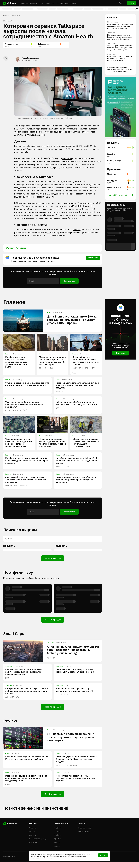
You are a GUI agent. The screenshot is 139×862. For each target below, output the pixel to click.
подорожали (71, 125)
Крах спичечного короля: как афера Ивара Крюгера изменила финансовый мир (26, 757)
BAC (51, 368)
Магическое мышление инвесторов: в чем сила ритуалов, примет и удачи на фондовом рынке (26, 778)
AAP (6, 697)
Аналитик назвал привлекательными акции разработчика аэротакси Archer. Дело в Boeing (73, 650)
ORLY (19, 411)
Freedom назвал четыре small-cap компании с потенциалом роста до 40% (75, 689)
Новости (24, 3)
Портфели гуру (63, 3)
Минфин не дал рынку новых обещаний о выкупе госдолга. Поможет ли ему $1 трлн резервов (26, 460)
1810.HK (8, 486)
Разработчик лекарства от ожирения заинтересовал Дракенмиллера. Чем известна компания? (24, 672)
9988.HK (65, 765)
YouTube (57, 832)
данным (76, 229)
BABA (58, 467)
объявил (30, 128)
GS (40, 368)
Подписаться (93, 258)
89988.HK (65, 467)
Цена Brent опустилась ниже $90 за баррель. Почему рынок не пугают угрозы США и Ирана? (72, 320)
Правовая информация (38, 839)
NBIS (58, 408)
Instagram (57, 842)
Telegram (57, 828)
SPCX (87, 368)
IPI (68, 695)
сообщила (67, 158)
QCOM (16, 486)
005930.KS (74, 765)
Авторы (32, 832)
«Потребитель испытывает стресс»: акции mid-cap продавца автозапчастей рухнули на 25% (26, 691)
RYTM (7, 678)
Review (73, 3)
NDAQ (7, 784)
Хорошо (103, 855)
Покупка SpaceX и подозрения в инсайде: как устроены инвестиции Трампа (85, 361)
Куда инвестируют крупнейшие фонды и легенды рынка (31, 578)
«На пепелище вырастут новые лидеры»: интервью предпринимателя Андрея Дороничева (52, 443)
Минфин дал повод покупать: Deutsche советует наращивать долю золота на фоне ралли (16, 362)
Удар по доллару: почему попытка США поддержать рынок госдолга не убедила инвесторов (18, 443)
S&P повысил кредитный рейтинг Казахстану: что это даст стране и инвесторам (70, 737)
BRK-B (81, 368)
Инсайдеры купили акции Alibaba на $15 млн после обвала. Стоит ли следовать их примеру (76, 460)
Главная (6, 15)
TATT (58, 695)
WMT (12, 697)
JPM (44, 368)
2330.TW (23, 486)
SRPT (63, 695)
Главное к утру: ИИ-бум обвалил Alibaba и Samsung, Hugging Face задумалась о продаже (76, 759)
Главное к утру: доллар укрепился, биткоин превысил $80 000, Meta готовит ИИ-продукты (77, 385)
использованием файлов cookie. (41, 858)
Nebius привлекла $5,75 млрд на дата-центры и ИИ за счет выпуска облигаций (76, 403)
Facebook (57, 835)
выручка (61, 193)
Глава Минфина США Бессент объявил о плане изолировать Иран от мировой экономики (76, 479)
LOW (17, 697)
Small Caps (50, 3)
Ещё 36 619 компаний (117, 195)
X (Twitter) (57, 839)
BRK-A (74, 368)
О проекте (33, 828)
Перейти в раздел (53, 558)
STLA (14, 411)
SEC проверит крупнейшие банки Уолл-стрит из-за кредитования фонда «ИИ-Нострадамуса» (52, 361)
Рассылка (33, 842)
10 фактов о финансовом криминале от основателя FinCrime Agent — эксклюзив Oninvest (85, 443)
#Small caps (21, 248)
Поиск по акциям (36, 3)
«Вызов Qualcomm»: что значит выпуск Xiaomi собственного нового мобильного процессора (25, 479)
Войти (131, 3)
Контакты (33, 835)
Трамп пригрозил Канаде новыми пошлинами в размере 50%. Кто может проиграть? (24, 404)
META (93, 368)
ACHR (49, 658)
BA (54, 658)
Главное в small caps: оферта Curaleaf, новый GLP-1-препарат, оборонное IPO (75, 670)
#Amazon (10, 248)
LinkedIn (57, 846)
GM (9, 411)
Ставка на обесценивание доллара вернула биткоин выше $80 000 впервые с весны (27, 384)
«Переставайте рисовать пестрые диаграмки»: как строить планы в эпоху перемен (76, 778)
